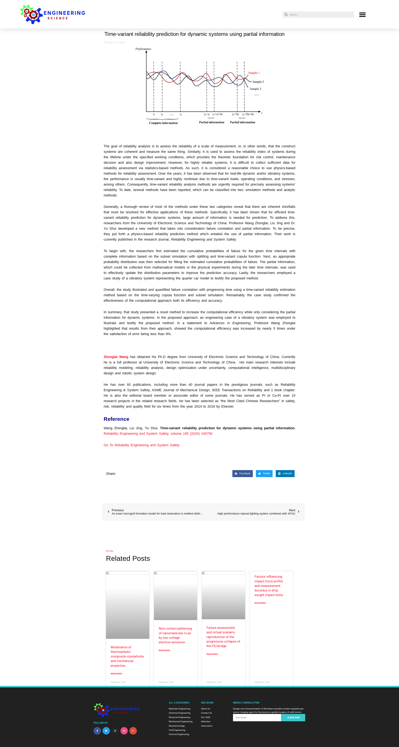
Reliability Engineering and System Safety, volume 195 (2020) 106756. (158, 433)
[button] (362, 14)
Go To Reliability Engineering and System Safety (142, 445)
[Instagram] (115, 731)
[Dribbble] (124, 731)
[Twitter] (106, 731)
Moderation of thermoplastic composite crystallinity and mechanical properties (127, 656)
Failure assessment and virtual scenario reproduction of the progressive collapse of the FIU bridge (223, 637)
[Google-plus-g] (133, 731)
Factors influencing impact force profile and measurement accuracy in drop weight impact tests (269, 586)
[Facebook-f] (97, 731)
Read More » (117, 674)
